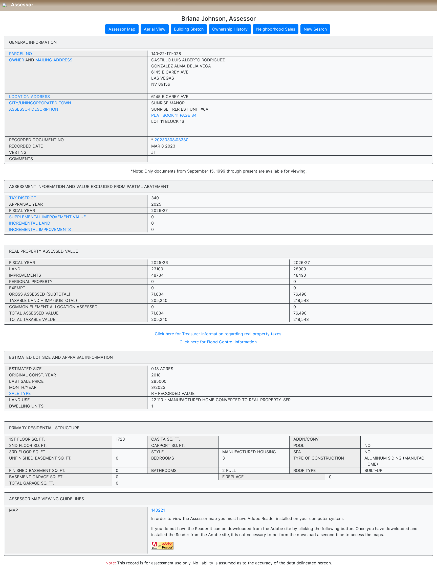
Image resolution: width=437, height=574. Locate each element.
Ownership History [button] (230, 29)
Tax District (22, 197)
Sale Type (20, 393)
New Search (315, 29)
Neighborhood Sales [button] (275, 29)
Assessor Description (33, 109)
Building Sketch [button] (189, 29)
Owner (16, 59)
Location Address (29, 96)
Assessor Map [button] (121, 29)
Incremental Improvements (40, 229)
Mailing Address (53, 59)
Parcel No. (21, 53)
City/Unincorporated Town (40, 102)
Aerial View (154, 29)
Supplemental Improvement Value (47, 216)
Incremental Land (29, 223)
